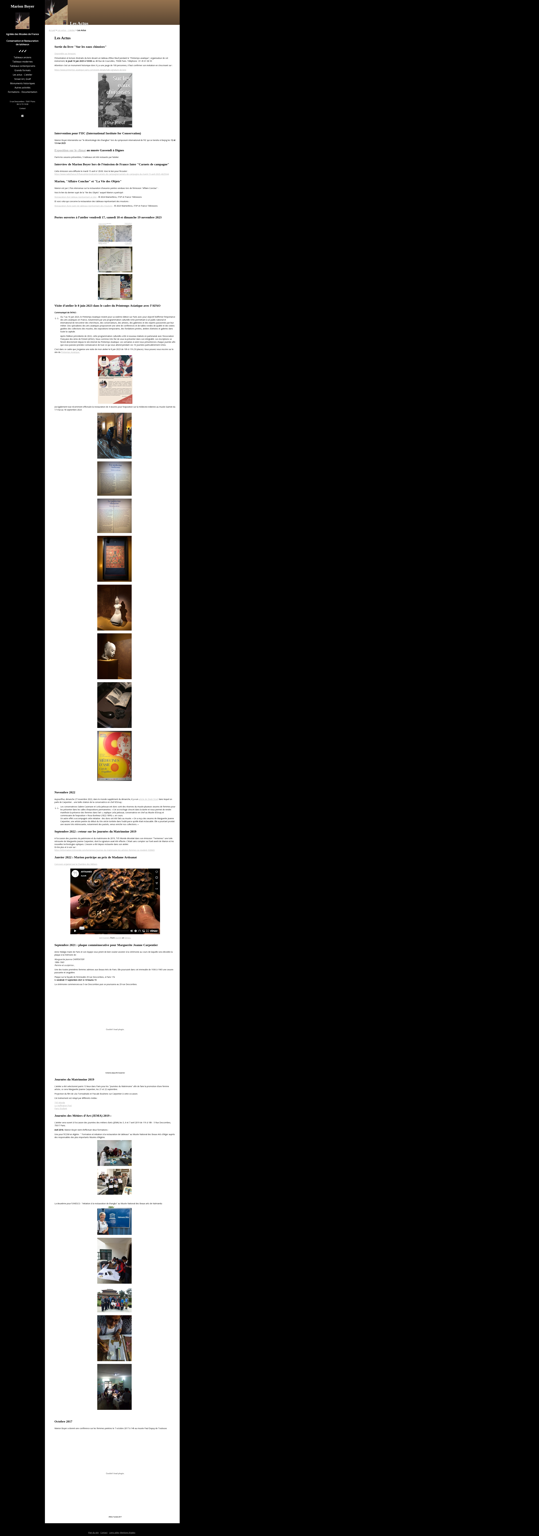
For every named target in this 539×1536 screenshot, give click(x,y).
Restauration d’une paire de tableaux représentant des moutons (83, 205)
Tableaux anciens (22, 57)
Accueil (52, 30)
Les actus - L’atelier (22, 74)
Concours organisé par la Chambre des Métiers (75, 864)
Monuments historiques (22, 83)
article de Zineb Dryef (148, 799)
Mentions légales (127, 1532)
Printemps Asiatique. (70, 352)
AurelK (118, 937)
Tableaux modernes (22, 61)
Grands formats (22, 70)
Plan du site (93, 1532)
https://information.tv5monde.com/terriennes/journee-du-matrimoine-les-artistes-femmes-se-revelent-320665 (104, 850)
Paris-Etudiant (60, 1108)
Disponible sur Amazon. (65, 53)
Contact (22, 108)
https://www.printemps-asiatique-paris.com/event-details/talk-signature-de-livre (90, 69)
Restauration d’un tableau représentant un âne (75, 197)
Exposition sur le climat (70, 150)
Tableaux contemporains (22, 66)
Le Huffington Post (63, 1105)
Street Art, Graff (22, 79)
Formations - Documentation (22, 92)
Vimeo (128, 937)
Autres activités (22, 87)
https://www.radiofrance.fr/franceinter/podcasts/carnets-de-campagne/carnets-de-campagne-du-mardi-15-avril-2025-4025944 (111, 174)
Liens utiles (114, 1532)
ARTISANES (104, 937)
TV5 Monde (59, 1102)
